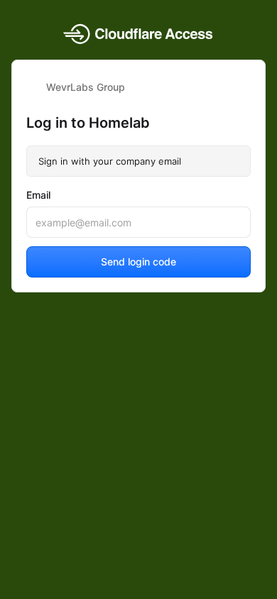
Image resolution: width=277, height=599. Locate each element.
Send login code (138, 261)
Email (38, 195)
